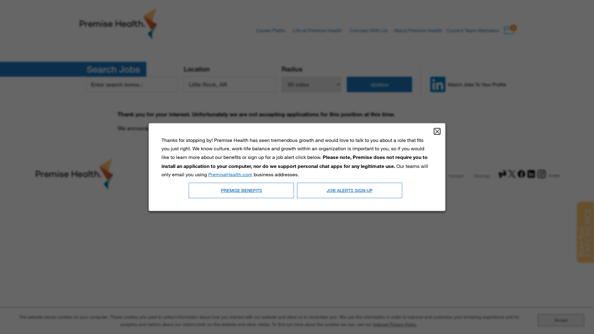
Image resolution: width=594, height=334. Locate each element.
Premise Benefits (241, 190)
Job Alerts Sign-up (349, 190)
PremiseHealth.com (230, 174)
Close (437, 131)
